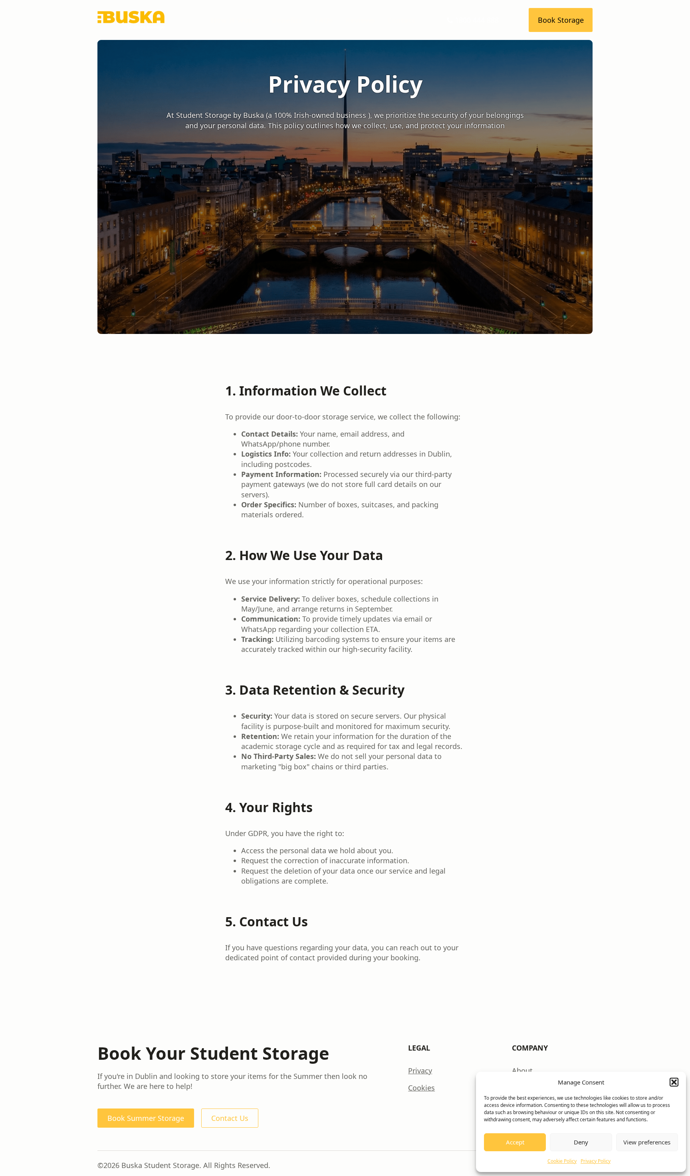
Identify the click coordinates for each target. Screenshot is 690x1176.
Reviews (360, 20)
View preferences (646, 1142)
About (522, 1070)
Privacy (420, 1070)
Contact (401, 20)
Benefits (287, 20)
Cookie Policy (562, 1161)
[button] (674, 1082)
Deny (581, 1142)
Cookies (421, 1088)
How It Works (235, 20)
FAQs (324, 20)
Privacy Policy (596, 1161)
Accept (515, 1142)
